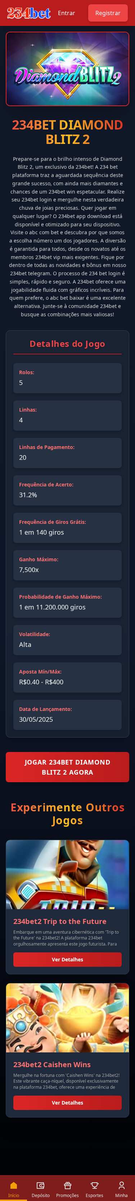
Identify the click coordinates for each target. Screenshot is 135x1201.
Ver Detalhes (67, 959)
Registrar (108, 13)
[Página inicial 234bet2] (29, 13)
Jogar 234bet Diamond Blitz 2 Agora (68, 767)
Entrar (66, 13)
